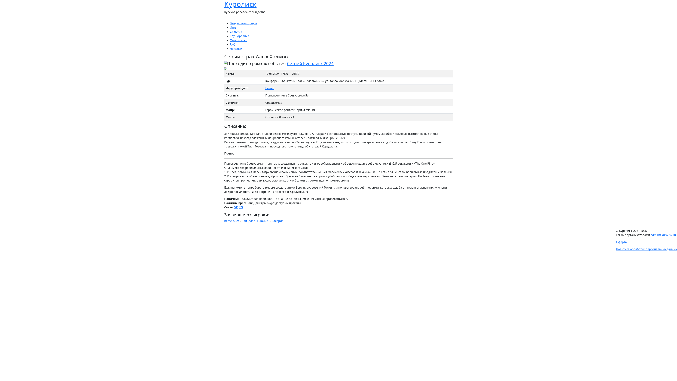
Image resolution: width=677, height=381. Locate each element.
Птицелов (248, 221)
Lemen (269, 88)
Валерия (277, 221)
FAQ (232, 44)
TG (241, 207)
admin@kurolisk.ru (663, 235)
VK (236, 207)
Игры (233, 27)
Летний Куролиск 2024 (310, 63)
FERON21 (263, 221)
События (236, 32)
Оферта (621, 242)
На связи (236, 49)
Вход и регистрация (243, 23)
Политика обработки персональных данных (646, 249)
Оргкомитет (238, 40)
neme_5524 (231, 221)
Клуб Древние (239, 36)
